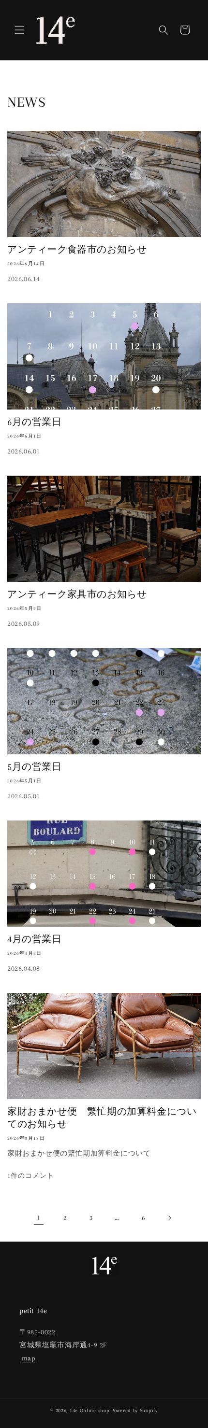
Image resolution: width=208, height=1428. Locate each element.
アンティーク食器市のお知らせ (77, 249)
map (29, 1358)
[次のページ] (169, 1218)
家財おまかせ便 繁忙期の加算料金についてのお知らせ (101, 1118)
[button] (19, 30)
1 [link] (39, 1217)
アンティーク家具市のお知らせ (77, 594)
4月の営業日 (34, 939)
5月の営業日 (34, 767)
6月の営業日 (34, 422)
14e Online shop (90, 1410)
